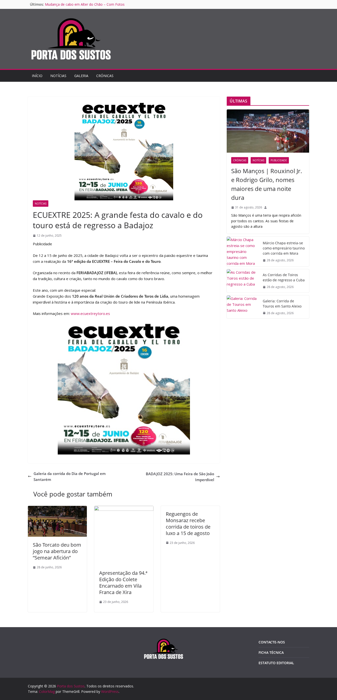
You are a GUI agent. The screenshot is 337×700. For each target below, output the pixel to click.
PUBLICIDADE (279, 160)
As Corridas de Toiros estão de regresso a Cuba (284, 277)
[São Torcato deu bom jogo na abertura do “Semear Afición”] (57, 508)
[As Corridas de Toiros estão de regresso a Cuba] (243, 280)
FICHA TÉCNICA (271, 652)
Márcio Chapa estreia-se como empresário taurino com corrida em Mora (284, 248)
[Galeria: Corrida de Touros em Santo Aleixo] (243, 306)
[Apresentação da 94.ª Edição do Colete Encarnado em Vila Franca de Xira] (123, 508)
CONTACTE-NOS (272, 642)
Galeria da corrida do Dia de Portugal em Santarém (70, 476)
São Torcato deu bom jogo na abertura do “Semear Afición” (57, 551)
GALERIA (81, 75)
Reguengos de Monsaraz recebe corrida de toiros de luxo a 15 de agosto (188, 523)
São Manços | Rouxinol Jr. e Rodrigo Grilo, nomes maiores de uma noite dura (266, 184)
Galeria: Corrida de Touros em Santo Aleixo (79, 4)
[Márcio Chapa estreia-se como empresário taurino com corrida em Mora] (243, 251)
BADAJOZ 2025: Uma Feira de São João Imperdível (180, 476)
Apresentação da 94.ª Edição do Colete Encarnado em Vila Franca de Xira (123, 583)
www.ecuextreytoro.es (90, 313)
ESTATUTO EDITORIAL (276, 662)
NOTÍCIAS (58, 75)
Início (37, 75)
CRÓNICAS (104, 75)
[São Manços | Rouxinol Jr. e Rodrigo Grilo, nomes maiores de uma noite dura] (268, 131)
